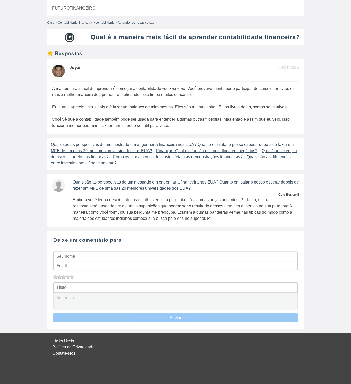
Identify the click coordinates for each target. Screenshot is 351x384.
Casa (50, 22)
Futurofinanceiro (73, 8)
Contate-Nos (64, 353)
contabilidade (105, 22)
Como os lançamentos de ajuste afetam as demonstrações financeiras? (178, 157)
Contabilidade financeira (75, 22)
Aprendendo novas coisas (136, 22)
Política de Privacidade (73, 347)
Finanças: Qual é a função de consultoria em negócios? (206, 151)
